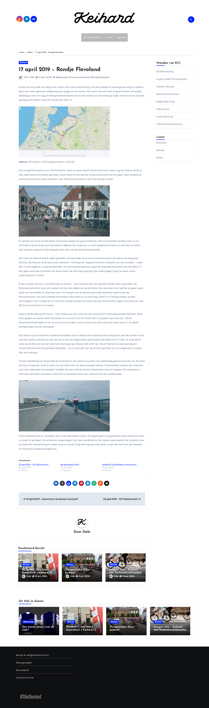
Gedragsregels (24, 662)
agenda (121, 37)
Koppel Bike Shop (165, 101)
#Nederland (62, 77)
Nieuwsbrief (22, 670)
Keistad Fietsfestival (167, 94)
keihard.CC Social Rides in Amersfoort (119, 465)
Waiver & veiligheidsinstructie (32, 655)
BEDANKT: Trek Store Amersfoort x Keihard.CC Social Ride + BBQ (37, 573)
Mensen (160, 150)
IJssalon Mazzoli (165, 86)
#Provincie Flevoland (79, 77)
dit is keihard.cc (92, 37)
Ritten (23, 62)
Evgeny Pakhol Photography (171, 79)
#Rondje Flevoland (100, 77)
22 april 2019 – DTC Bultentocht (33, 465)
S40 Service (162, 109)
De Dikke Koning (165, 71)
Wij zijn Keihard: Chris (69, 465)
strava (109, 37)
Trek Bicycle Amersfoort (169, 124)
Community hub (25, 677)
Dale (32, 77)
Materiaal (161, 142)
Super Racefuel (164, 116)
